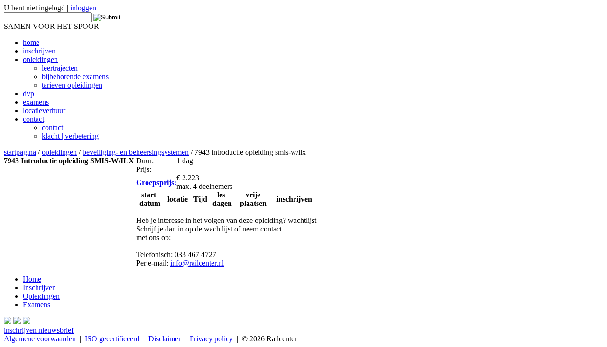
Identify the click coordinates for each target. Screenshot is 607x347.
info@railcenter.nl (197, 263)
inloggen (83, 8)
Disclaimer (164, 339)
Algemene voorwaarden (40, 339)
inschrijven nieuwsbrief (39, 330)
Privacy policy (211, 339)
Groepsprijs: (156, 182)
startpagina (20, 152)
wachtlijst (302, 220)
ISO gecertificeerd (112, 339)
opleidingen (59, 152)
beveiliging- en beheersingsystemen (136, 152)
